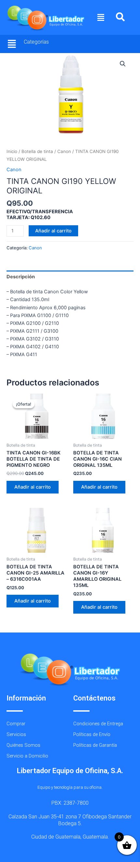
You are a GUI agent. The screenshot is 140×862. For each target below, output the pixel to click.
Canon (64, 151)
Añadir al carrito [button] (32, 487)
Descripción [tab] (21, 277)
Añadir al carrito (53, 231)
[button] (101, 17)
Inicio (12, 151)
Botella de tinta (37, 151)
